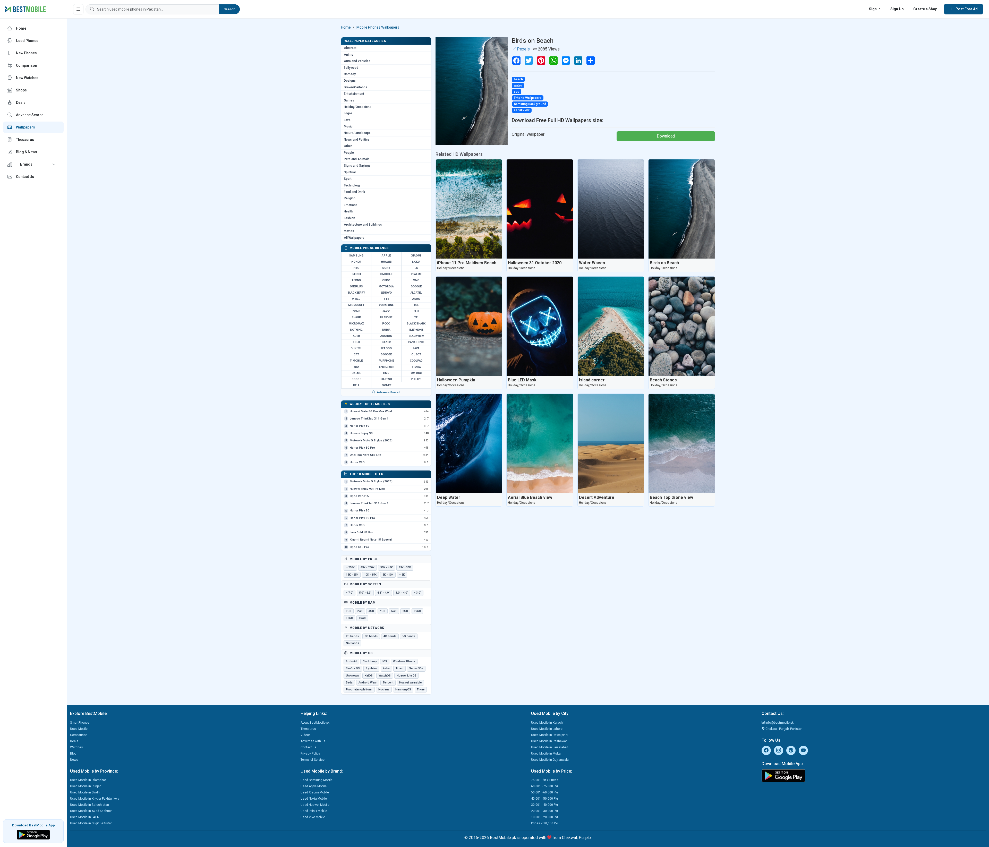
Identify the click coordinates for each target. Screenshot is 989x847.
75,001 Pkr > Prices (544, 780)
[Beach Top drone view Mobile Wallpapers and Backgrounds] (682, 443)
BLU (416, 311)
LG (416, 268)
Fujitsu (386, 379)
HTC (356, 268)
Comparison (78, 735)
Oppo (386, 280)
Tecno (356, 280)
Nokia (416, 261)
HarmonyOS (403, 689)
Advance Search (388, 392)
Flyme (420, 689)
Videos (306, 735)
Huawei (386, 261)
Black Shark (416, 323)
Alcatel (416, 292)
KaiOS (369, 675)
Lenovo (386, 292)
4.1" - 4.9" (383, 592)
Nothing (356, 329)
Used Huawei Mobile (315, 805)
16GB (362, 618)
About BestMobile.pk (315, 722)
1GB (348, 611)
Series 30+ (416, 668)
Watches (76, 747)
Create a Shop (925, 9)
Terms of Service (313, 760)
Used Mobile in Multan (546, 753)
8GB (405, 611)
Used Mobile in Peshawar (549, 741)
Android (351, 661)
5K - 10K (387, 574)
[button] (33, 164)
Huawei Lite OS (406, 675)
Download (666, 136)
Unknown (352, 675)
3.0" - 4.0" (402, 592)
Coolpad (416, 360)
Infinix (356, 274)
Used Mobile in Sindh (85, 792)
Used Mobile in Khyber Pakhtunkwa (94, 798)
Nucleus (383, 689)
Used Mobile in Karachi (547, 722)
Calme (356, 373)
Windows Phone (404, 661)
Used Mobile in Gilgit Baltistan (91, 823)
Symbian (371, 668)
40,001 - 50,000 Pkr (544, 798)
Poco (386, 323)
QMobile (386, 274)
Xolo (356, 342)
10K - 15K (370, 574)
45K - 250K (367, 567)
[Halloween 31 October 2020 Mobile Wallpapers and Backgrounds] (540, 209)
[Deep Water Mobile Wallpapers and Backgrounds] (469, 443)
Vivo (416, 280)
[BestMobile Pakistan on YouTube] (803, 750)
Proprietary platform (359, 689)
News (74, 760)
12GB (349, 618)
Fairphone (386, 360)
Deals (74, 741)
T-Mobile (356, 360)
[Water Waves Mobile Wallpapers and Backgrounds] (611, 209)
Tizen (399, 668)
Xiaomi (416, 255)
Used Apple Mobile (314, 786)
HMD (386, 373)
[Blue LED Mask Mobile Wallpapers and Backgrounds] (540, 326)
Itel (416, 317)
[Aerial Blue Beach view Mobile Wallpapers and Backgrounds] (540, 443)
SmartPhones (79, 722)
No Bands (352, 643)
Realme (416, 274)
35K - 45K (386, 567)
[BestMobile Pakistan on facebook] (766, 750)
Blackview (416, 336)
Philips (416, 379)
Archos (386, 336)
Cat (356, 354)
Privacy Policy (310, 753)
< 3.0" (417, 592)
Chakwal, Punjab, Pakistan (784, 729)
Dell (356, 385)
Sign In (875, 9)
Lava (416, 348)
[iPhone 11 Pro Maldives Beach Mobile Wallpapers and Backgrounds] (469, 209)
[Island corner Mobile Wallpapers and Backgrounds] (611, 326)
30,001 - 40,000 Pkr (544, 805)
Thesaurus (308, 729)
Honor (356, 261)
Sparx (416, 367)
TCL (416, 305)
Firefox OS (353, 668)
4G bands (389, 636)
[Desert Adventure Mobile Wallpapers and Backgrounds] (611, 443)
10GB (417, 611)
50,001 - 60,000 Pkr (544, 792)
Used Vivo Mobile (313, 817)
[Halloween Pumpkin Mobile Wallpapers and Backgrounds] (469, 326)
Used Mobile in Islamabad (88, 780)
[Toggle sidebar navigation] (78, 9)
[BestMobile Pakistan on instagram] (778, 750)
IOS (384, 661)
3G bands (371, 636)
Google (416, 286)
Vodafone (386, 305)
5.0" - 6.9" (365, 592)
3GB (371, 611)
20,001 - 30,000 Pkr (544, 811)
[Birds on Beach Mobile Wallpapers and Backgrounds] (682, 209)
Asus (416, 299)
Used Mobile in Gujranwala (550, 760)
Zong (356, 311)
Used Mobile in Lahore (546, 729)
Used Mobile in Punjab (85, 786)
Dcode (356, 379)
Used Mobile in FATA (84, 817)
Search (229, 9)
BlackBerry (356, 292)
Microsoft (356, 305)
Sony (386, 268)
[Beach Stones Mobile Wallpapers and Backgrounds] (682, 326)
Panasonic (416, 342)
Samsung (356, 255)
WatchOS (385, 675)
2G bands (352, 636)
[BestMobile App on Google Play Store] (33, 834)
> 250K (350, 567)
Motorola (386, 286)
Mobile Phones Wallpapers (377, 27)
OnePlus (356, 286)
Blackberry (370, 661)
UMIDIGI (416, 373)
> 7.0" (349, 592)
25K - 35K (405, 567)
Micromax (356, 323)
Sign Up (896, 9)
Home (346, 27)
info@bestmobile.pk (779, 722)
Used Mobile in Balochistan (89, 805)
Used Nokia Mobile (314, 798)
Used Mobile (79, 729)
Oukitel (356, 348)
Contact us (308, 747)
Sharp (356, 317)
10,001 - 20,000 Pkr (544, 817)
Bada (349, 682)
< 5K (402, 574)
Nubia (386, 329)
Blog (73, 753)
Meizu (356, 299)
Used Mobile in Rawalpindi (549, 735)
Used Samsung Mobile (316, 780)
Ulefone (386, 317)
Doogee (386, 354)
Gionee (386, 385)
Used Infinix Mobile (314, 811)
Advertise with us (313, 741)
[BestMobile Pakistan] (25, 9)
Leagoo (386, 348)
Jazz (386, 311)
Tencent (388, 682)
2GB (360, 611)
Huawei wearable (410, 682)
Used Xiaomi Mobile (315, 792)
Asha (386, 668)
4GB (382, 611)
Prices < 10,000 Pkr (544, 823)
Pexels (523, 49)
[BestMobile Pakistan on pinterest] (791, 750)
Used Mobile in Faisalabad (549, 747)
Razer (386, 342)
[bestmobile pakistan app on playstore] (874, 775)
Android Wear (368, 682)
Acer (356, 336)
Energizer (386, 367)
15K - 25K (352, 574)
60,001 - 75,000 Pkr (544, 786)
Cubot (416, 354)
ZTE (386, 299)
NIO (356, 367)
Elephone (416, 329)
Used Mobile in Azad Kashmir (91, 811)
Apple (386, 255)
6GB (394, 611)
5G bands (408, 636)
